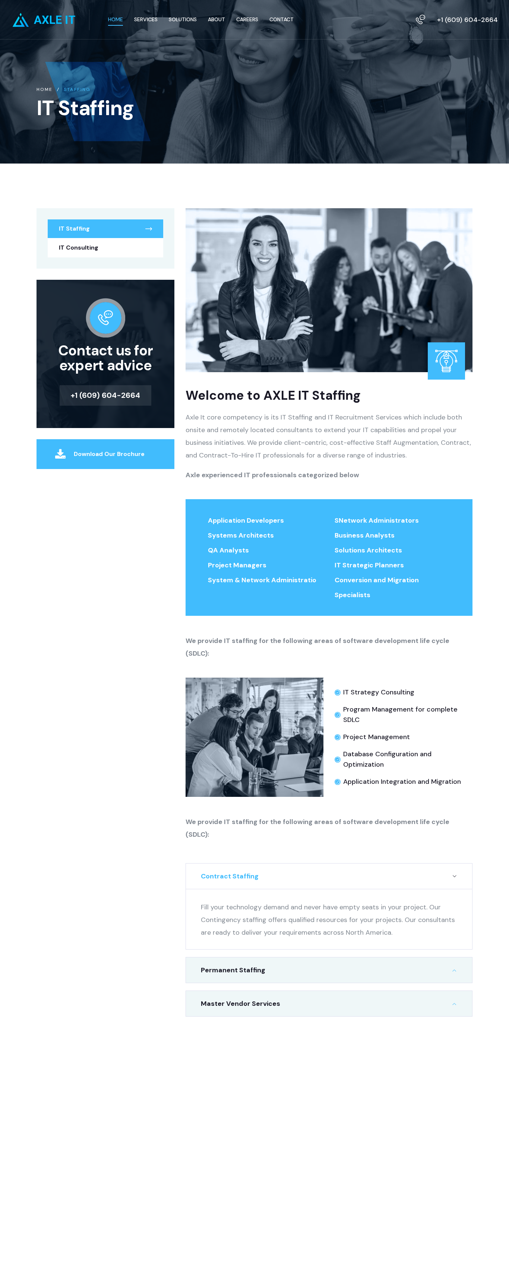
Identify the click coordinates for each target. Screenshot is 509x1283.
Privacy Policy (263, 1128)
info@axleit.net (63, 1152)
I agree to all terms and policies (390, 1193)
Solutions (199, 1174)
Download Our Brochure (109, 454)
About (194, 1128)
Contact (198, 1189)
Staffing (197, 1143)
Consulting (201, 1159)
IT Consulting (78, 247)
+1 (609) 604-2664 (467, 19)
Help (249, 1143)
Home (45, 89)
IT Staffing (74, 228)
